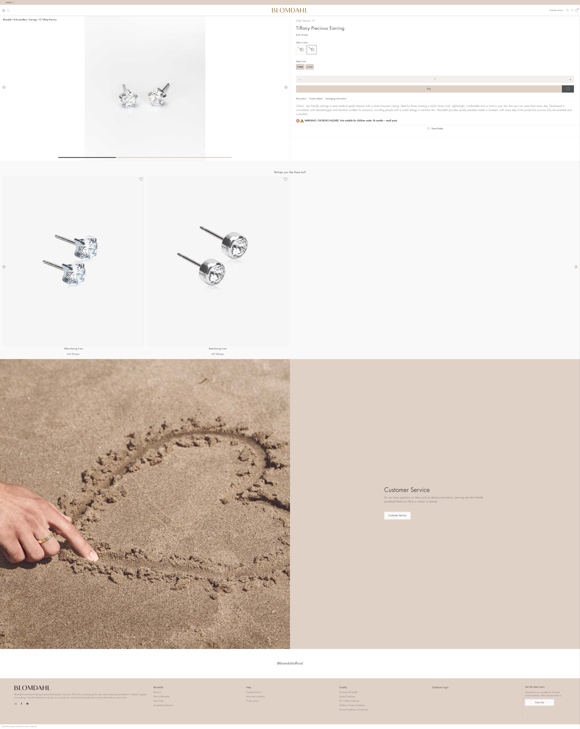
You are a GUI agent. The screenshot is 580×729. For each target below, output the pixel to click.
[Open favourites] (572, 10)
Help (248, 687)
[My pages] (567, 10)
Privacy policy (252, 701)
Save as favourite (573, 89)
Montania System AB (30, 726)
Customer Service (397, 515)
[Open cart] (576, 10)
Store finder (437, 128)
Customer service (556, 10)
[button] (286, 87)
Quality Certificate (347, 696)
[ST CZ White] (311, 49)
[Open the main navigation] (3, 10)
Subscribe (539, 702)
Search (8, 10)
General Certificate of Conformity (353, 710)
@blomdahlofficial (290, 663)
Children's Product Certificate (351, 705)
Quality (343, 687)
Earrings (33, 20)
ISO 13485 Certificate (349, 701)
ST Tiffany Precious (48, 20)
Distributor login (440, 687)
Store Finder (158, 701)
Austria (9, 2)
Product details (316, 99)
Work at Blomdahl (161, 696)
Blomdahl (7, 20)
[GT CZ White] (301, 49)
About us (157, 692)
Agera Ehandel (16, 726)
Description (301, 99)
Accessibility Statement (163, 705)
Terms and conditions (255, 696)
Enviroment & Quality (348, 692)
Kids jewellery (20, 20)
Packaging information (336, 99)
